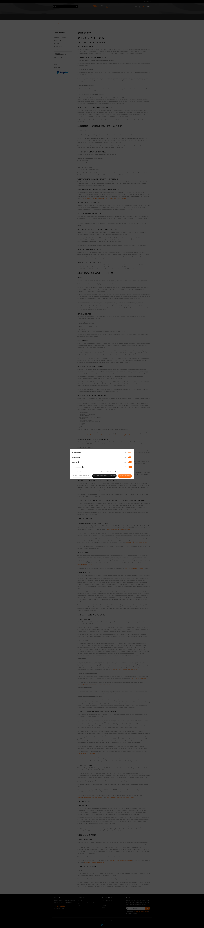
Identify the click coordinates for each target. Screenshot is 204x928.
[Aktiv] (130, 452)
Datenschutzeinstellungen (81, 476)
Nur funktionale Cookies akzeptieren (104, 476)
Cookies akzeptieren (125, 476)
